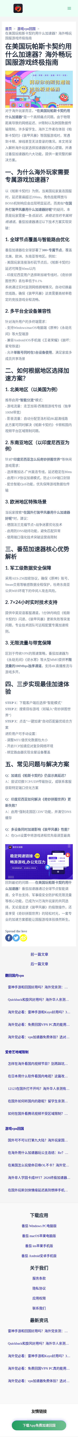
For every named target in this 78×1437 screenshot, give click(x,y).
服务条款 (39, 1278)
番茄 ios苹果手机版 (39, 1246)
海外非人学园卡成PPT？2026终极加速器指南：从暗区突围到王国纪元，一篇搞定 (39, 1177)
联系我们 (39, 1308)
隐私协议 (39, 1288)
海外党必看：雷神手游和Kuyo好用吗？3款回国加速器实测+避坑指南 (39, 1012)
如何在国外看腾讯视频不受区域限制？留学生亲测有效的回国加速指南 (39, 1113)
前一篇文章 (39, 954)
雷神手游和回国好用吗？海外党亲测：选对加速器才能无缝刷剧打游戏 (39, 987)
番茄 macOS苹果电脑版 (39, 1236)
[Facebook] (8, 937)
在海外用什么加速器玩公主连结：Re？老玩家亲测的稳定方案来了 (39, 1153)
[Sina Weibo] (23, 937)
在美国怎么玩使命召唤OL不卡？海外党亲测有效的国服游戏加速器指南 (39, 1165)
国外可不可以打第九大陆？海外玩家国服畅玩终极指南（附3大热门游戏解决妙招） (39, 1140)
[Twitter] (16, 937)
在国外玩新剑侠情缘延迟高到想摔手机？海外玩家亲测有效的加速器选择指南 (39, 1190)
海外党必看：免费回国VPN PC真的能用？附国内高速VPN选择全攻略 (39, 1024)
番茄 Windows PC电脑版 (39, 1226)
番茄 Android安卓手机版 (39, 1256)
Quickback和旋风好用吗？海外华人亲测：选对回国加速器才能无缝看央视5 (39, 999)
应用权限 (39, 1298)
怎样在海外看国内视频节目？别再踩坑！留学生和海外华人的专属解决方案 (39, 1063)
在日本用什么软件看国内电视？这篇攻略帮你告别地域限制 (39, 1076)
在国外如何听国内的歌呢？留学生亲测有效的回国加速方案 (39, 1101)
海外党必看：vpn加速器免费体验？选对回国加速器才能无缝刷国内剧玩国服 (39, 1037)
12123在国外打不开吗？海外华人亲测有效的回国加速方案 (39, 1088)
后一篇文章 (39, 964)
